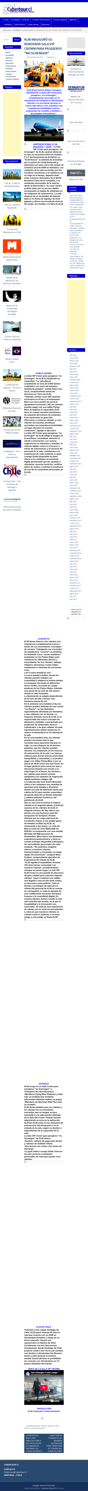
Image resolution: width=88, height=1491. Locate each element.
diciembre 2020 (75, 488)
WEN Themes (59, 1488)
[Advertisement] (12, 123)
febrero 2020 (74, 512)
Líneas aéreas (33, 24)
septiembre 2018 (75, 558)
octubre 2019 (74, 523)
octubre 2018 (74, 556)
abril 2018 (73, 572)
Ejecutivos (45, 24)
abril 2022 (73, 445)
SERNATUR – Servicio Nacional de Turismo (76, 99)
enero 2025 (74, 377)
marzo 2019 (74, 542)
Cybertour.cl (7, 30)
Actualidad (15, 20)
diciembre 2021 (75, 455)
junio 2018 (73, 567)
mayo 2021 (73, 474)
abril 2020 (73, 507)
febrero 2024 (74, 390)
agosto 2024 (74, 385)
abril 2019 (73, 539)
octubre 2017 (74, 588)
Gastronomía (19, 24)
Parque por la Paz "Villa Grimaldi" (12, 431)
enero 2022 (74, 453)
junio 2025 (73, 372)
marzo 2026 (74, 358)
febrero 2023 (74, 420)
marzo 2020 (74, 510)
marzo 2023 (74, 418)
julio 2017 (73, 596)
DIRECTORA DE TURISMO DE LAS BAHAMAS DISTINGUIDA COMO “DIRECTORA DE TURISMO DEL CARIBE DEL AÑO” (54, 1443)
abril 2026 (73, 355)
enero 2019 (74, 548)
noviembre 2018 (75, 553)
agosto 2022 (74, 434)
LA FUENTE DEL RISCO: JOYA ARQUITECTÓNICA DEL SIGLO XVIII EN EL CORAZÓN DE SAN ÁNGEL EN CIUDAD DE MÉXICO (34, 1443)
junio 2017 (73, 599)
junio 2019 (73, 534)
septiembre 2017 (75, 591)
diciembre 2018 (75, 550)
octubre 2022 (74, 428)
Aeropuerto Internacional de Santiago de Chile (76, 71)
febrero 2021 (74, 483)
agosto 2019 (74, 529)
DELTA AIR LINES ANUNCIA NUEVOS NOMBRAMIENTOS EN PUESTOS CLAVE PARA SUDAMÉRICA (77, 200)
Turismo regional (60, 20)
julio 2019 (73, 531)
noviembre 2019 (75, 520)
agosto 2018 (74, 561)
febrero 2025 (74, 374)
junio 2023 (73, 409)
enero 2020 (74, 515)
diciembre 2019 (75, 518)
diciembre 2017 (75, 583)
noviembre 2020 (75, 491)
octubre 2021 (74, 461)
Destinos (25, 20)
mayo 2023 (73, 412)
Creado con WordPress (32, 1488)
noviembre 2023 (75, 396)
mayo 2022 (73, 442)
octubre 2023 (74, 399)
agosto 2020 (74, 499)
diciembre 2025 (75, 366)
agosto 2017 (74, 594)
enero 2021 (74, 485)
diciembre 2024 (75, 380)
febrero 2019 (74, 545)
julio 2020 (73, 502)
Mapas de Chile (76, 179)
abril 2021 (73, 477)
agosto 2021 (74, 466)
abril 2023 (73, 415)
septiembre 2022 (75, 431)
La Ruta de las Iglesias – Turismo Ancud (12, 387)
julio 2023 (73, 407)
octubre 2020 (74, 493)
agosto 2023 (74, 404)
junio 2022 (73, 439)
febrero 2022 (74, 450)
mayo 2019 (73, 537)
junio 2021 (73, 472)
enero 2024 (74, 393)
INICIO (8, 52)
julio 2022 (73, 437)
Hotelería (8, 24)
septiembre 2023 (75, 401)
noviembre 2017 (75, 586)
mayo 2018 (73, 569)
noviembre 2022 (75, 426)
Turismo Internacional (41, 20)
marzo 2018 (74, 575)
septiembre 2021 (75, 464)
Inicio (6, 20)
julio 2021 (73, 469)
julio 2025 (73, 369)
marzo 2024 (74, 388)
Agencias (73, 20)
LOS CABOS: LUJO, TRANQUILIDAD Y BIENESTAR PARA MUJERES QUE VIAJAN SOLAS (77, 211)
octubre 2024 (74, 382)
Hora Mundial (76, 122)
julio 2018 (73, 564)
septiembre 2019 (75, 526)
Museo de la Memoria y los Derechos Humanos (12, 280)
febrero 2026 (74, 361)
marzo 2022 (74, 447)
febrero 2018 (74, 577)
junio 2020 (73, 504)
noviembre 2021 (75, 458)
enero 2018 (74, 580)
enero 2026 (74, 363)
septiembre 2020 (75, 496)
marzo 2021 (74, 480)
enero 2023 (74, 423)
